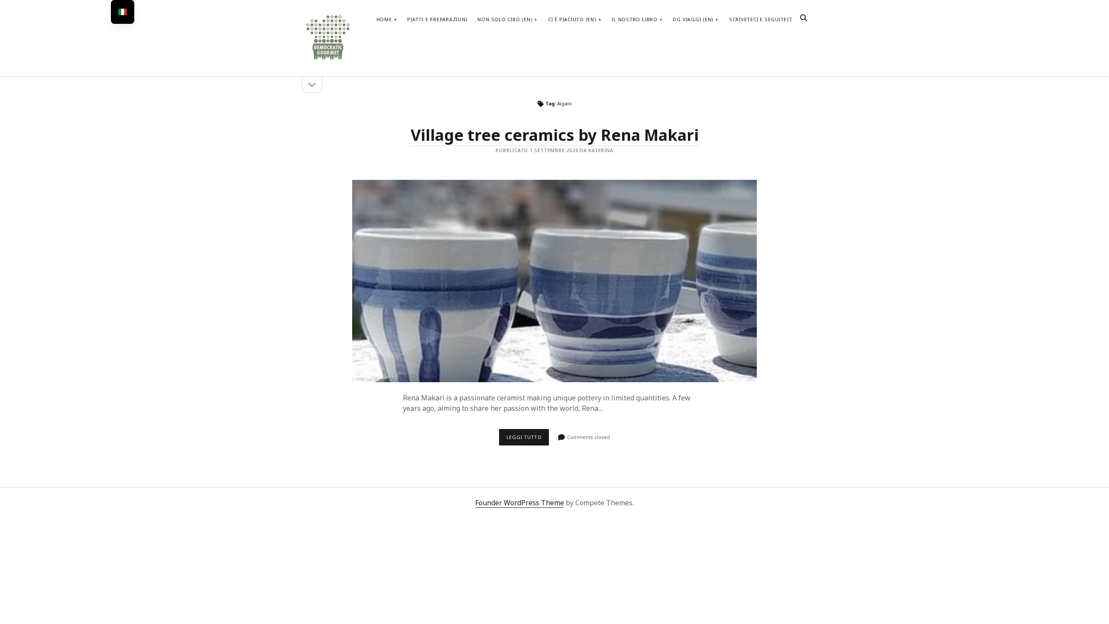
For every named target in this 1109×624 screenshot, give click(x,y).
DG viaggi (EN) (693, 19)
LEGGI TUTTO (527, 439)
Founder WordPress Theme (519, 502)
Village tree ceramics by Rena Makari (555, 135)
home (384, 19)
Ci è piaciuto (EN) (572, 19)
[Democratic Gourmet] (328, 58)
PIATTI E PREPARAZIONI (437, 19)
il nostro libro (635, 19)
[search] (803, 18)
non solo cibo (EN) (504, 19)
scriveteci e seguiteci (760, 19)
